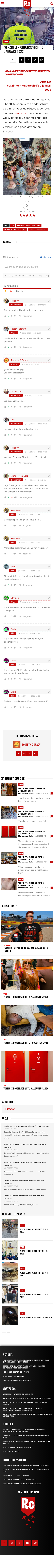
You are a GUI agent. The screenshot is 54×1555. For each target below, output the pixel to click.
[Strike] (16, 275)
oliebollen (8, 229)
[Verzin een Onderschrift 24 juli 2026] (10, 1250)
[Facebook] (21, 60)
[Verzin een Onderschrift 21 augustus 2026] (9, 812)
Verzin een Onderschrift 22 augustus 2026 (31, 789)
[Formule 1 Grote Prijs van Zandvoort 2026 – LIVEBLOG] (27, 926)
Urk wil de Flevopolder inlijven (17, 1380)
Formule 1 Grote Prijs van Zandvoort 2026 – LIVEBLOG (26, 950)
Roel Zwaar (16, 510)
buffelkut (20, 225)
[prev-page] (4, 1331)
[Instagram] (24, 753)
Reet (13, 419)
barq (13, 566)
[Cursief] (9, 275)
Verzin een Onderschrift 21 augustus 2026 (31, 812)
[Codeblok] (30, 275)
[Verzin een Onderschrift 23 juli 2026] (10, 1272)
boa (12, 225)
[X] (28, 60)
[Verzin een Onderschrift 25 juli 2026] (10, 1228)
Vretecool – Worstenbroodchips (18, 1394)
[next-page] (8, 1331)
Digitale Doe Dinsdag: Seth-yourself (19, 1480)
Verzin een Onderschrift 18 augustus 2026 (31, 884)
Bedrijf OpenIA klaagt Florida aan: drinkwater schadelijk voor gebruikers (24, 1367)
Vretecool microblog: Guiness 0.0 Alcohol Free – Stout (28, 1398)
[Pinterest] (35, 60)
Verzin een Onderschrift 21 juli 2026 (36, 1317)
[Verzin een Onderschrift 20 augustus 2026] (9, 832)
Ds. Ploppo (16, 391)
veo (24, 229)
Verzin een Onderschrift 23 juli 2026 (34, 1274)
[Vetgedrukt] (5, 275)
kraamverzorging (33, 225)
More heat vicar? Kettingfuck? (16, 1476)
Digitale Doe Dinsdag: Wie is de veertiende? (22, 1484)
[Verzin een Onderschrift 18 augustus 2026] (9, 884)
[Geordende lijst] (19, 275)
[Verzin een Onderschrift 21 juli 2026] (10, 1315)
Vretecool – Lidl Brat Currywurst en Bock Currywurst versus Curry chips (22, 1409)
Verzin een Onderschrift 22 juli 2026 (34, 1295)
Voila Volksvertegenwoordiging (17, 1448)
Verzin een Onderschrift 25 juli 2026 (34, 1230)
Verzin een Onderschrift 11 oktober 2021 (33, 1126)
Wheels (7, 945)
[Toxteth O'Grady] (17, 744)
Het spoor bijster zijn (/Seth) (16, 1372)
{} (37, 275)
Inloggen (46, 257)
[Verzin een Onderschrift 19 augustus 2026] (9, 858)
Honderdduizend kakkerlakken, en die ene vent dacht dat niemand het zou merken (27, 1361)
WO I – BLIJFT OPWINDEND (13, 1376)
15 (51, 862)
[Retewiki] (35, 1543)
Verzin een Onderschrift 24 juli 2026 (34, 1252)
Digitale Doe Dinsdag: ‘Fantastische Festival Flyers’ (26, 1465)
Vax (6, 1180)
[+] (40, 275)
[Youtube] (35, 753)
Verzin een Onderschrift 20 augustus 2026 (31, 832)
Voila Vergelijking (11, 1452)
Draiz (13, 629)
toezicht (17, 229)
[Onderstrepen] (12, 275)
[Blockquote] (26, 275)
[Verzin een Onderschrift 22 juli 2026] (10, 1293)
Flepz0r (15, 301)
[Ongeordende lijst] (23, 275)
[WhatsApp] (41, 60)
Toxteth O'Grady (19, 360)
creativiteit (21, 113)
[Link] (33, 275)
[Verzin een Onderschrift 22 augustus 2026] (9, 789)
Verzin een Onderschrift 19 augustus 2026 (31, 858)
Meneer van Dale (19, 476)
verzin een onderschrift (38, 229)
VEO (6, 42)
